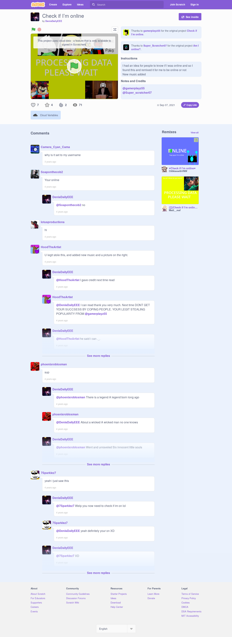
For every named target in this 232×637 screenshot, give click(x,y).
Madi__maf (175, 210)
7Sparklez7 (48, 473)
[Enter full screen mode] (115, 29)
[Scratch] (38, 4)
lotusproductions (53, 222)
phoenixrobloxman (54, 364)
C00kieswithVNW (178, 171)
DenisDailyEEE (53, 21)
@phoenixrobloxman (70, 397)
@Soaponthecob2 (68, 205)
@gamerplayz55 (134, 88)
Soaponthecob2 (52, 172)
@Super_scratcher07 (137, 92)
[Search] (93, 4)
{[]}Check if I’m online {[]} (184, 207)
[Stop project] (39, 29)
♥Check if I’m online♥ (182, 168)
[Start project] (33, 29)
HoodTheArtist (51, 247)
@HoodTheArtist (67, 280)
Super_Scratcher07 (155, 45)
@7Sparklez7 (65, 506)
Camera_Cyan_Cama (55, 147)
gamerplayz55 (151, 30)
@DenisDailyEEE (68, 305)
